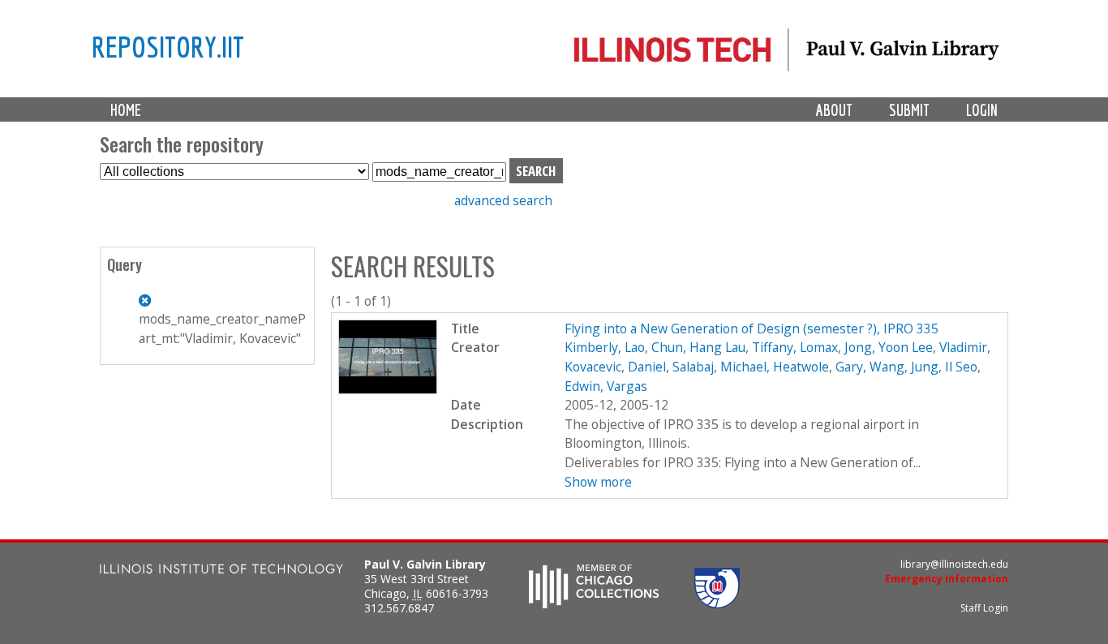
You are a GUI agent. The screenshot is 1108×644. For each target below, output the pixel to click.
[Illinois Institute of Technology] (221, 570)
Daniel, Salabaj (671, 367)
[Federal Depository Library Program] (717, 603)
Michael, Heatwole (774, 367)
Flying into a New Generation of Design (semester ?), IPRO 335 (751, 328)
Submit (909, 110)
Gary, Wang (869, 367)
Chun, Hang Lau (698, 347)
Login (982, 110)
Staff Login (984, 608)
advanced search (503, 200)
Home (125, 110)
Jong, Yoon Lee (888, 347)
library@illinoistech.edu (954, 564)
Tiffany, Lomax (795, 347)
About (834, 110)
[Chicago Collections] (594, 603)
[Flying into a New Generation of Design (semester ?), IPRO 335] (388, 389)
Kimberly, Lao (605, 347)
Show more (598, 482)
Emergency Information (946, 579)
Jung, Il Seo (944, 367)
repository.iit (168, 46)
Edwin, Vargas (606, 386)
